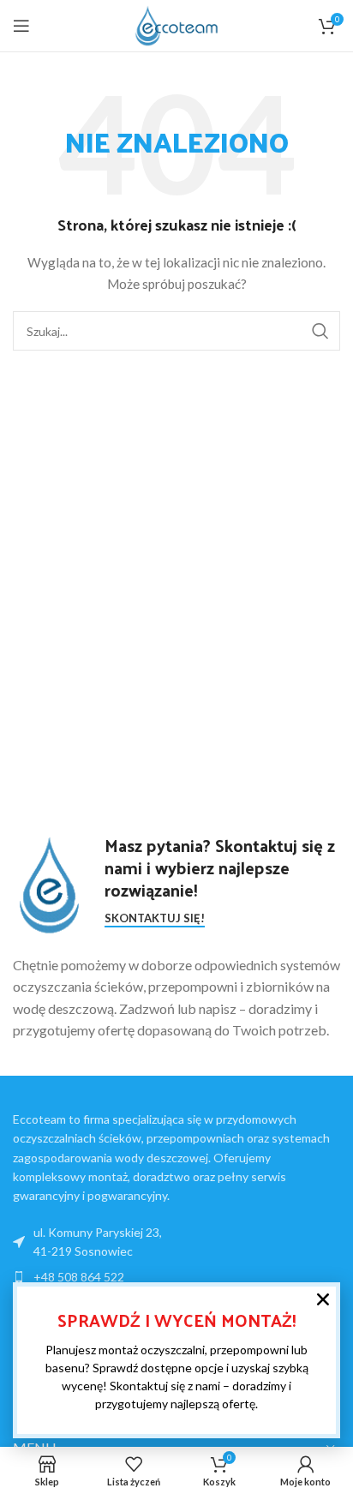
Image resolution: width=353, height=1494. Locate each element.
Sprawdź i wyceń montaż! (176, 1320)
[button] (323, 1299)
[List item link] (176, 1277)
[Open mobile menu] (21, 26)
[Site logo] (176, 24)
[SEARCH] (320, 331)
